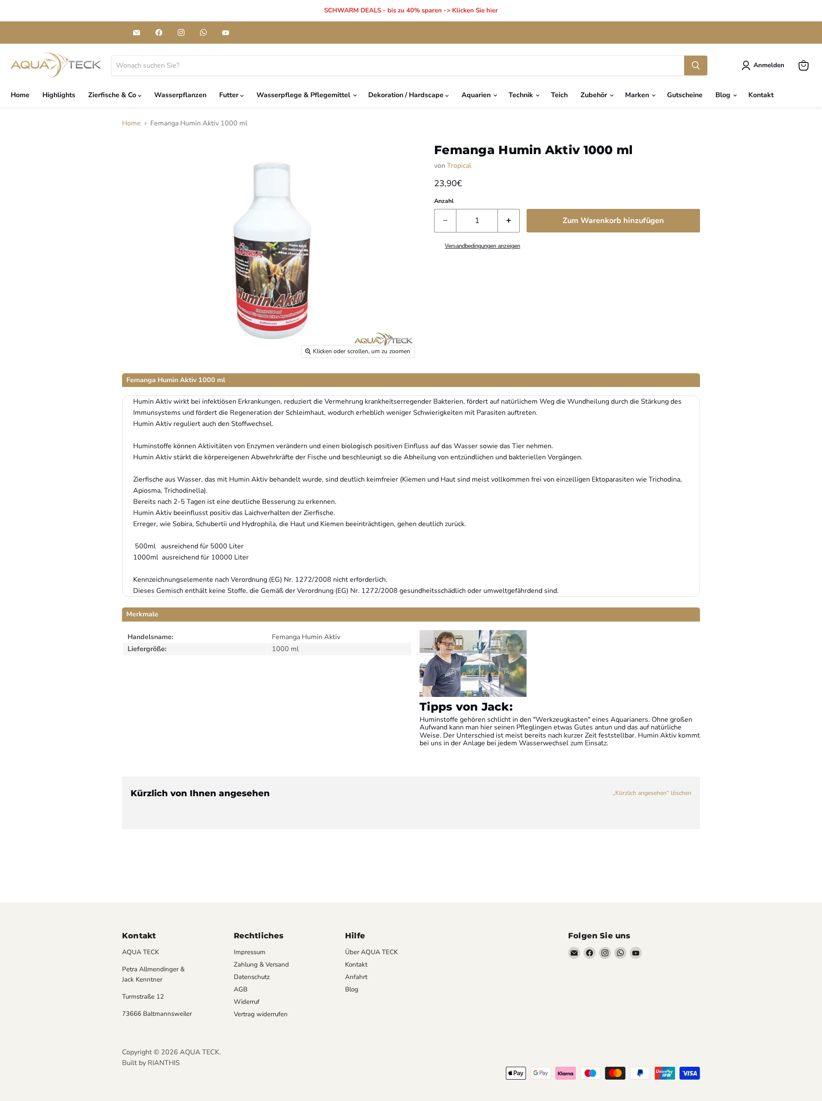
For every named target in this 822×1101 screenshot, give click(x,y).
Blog (723, 95)
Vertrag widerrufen (261, 1014)
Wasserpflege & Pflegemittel (304, 95)
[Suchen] (695, 65)
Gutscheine (685, 95)
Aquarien (477, 95)
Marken (638, 95)
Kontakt (761, 95)
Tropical (459, 165)
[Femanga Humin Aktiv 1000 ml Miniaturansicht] (145, 387)
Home (20, 95)
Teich (559, 95)
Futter (229, 95)
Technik (522, 95)
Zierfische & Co (113, 95)
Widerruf (246, 1001)
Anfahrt (356, 977)
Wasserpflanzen (180, 95)
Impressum (249, 952)
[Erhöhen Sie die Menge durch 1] (509, 220)
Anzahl (443, 201)
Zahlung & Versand (261, 964)
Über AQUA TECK (371, 952)
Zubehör (595, 95)
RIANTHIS (164, 1063)
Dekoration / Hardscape (406, 95)
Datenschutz (252, 977)
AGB (240, 989)
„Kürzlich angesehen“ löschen (652, 793)
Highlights (58, 95)
